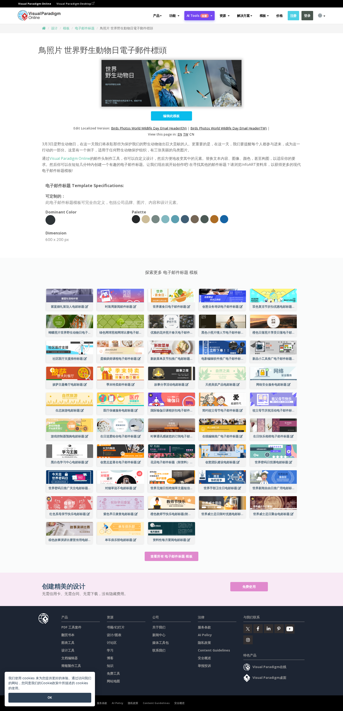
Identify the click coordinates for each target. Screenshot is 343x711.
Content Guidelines (214, 650)
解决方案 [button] (243, 15)
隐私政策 (204, 642)
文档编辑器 (69, 658)
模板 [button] (263, 15)
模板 (66, 28)
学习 (110, 650)
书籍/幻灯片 (116, 627)
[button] (174, 15)
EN (180, 134)
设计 (54, 28)
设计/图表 (114, 635)
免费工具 (113, 673)
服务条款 (204, 627)
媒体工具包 (160, 642)
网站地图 (113, 681)
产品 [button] (156, 15)
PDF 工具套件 (71, 627)
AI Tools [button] (197, 15)
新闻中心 (158, 635)
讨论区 (112, 642)
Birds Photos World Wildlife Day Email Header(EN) (149, 128)
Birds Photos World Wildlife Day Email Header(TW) (228, 128)
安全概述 (204, 658)
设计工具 (67, 650)
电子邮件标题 (84, 28)
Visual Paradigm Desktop (74, 3)
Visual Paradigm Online (69, 158)
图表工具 (67, 642)
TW (185, 134)
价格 (279, 15)
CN (191, 134)
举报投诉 (204, 665)
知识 (110, 665)
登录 (307, 15)
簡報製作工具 (71, 665)
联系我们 (158, 650)
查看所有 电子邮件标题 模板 (171, 556)
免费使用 (249, 586)
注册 (293, 15)
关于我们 (158, 627)
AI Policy (205, 635)
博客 (110, 658)
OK (50, 697)
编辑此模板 (171, 116)
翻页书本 (67, 635)
